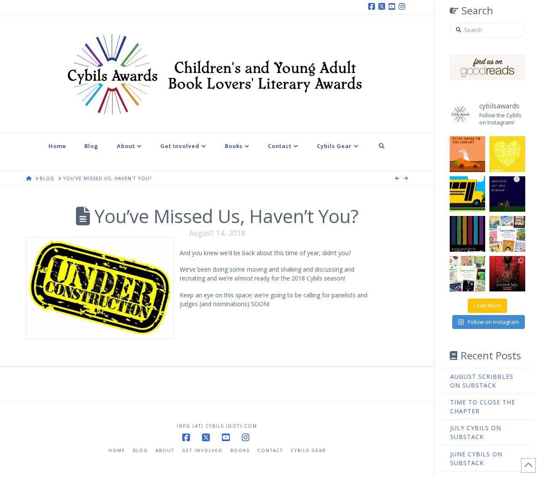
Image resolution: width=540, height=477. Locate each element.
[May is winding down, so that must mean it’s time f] (507, 234)
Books (240, 450)
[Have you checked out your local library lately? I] (468, 154)
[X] (383, 6)
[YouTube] (393, 6)
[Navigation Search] (382, 152)
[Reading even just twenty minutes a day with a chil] (507, 194)
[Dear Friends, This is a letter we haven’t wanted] (468, 234)
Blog (140, 450)
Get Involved (202, 450)
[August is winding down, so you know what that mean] (468, 194)
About (165, 450)
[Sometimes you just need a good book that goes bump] (507, 274)
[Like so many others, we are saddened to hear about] (507, 154)
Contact (270, 450)
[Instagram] (403, 6)
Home (116, 450)
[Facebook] (373, 6)
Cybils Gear (308, 450)
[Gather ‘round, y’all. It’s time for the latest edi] (468, 274)
